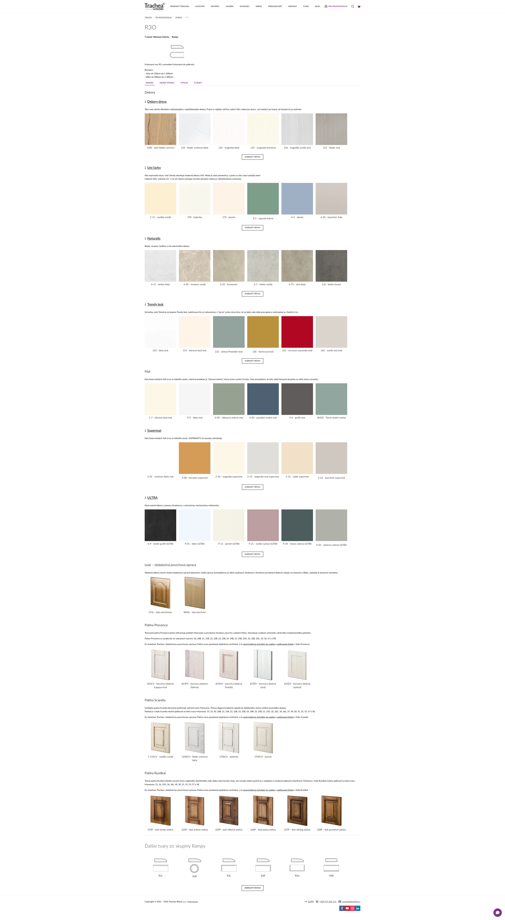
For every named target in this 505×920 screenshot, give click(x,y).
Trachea (148, 17)
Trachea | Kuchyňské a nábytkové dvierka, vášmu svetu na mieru (155, 6)
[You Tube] (347, 908)
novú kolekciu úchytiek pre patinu (259, 644)
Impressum (193, 902)
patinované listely (285, 644)
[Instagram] (352, 908)
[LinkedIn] (357, 908)
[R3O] (177, 59)
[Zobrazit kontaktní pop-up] (497, 912)
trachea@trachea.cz (351, 902)
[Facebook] (342, 908)
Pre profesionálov (163, 17)
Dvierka (178, 17)
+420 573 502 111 (327, 902)
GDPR (311, 902)
